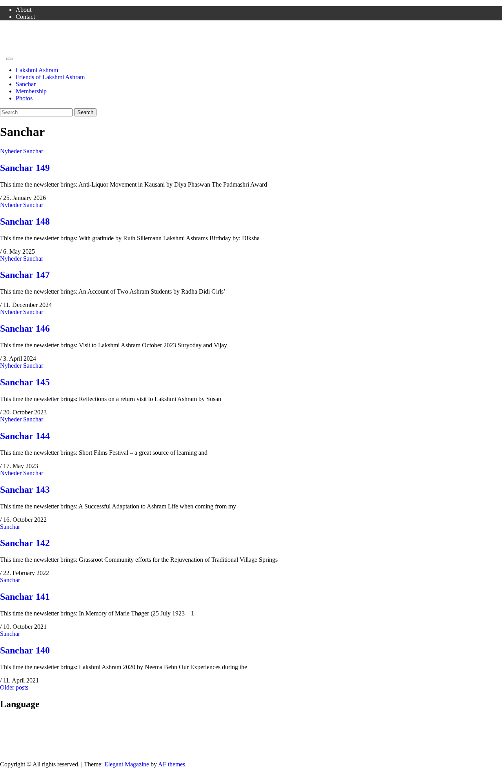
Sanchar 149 (25, 168)
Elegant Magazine (126, 764)
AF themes (171, 764)
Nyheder (11, 151)
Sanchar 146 (25, 328)
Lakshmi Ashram (37, 70)
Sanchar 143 (25, 490)
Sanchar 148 (25, 221)
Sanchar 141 (25, 597)
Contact (25, 16)
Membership (31, 91)
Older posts (14, 687)
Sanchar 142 (25, 543)
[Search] (2, 56)
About (23, 9)
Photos (24, 98)
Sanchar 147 (25, 275)
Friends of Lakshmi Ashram (34, 30)
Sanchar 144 (25, 436)
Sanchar (26, 84)
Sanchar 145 (25, 382)
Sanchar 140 (25, 650)
